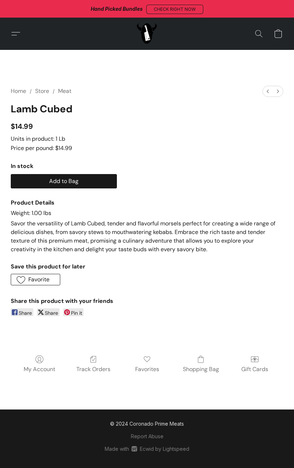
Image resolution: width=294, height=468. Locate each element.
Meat (64, 91)
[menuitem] (268, 91)
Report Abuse (147, 436)
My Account (39, 369)
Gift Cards (254, 369)
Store (42, 91)
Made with (147, 449)
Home (18, 91)
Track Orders (93, 369)
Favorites (147, 369)
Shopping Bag (201, 369)
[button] (174, 9)
